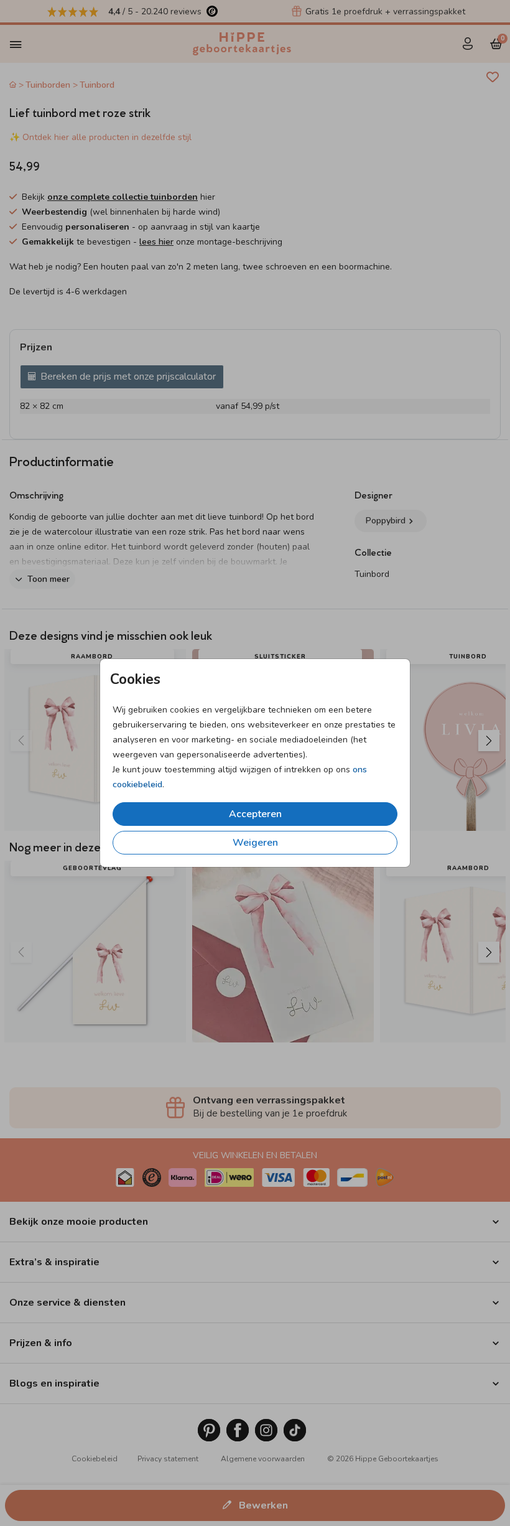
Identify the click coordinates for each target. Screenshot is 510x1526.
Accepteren (255, 814)
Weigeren (255, 843)
